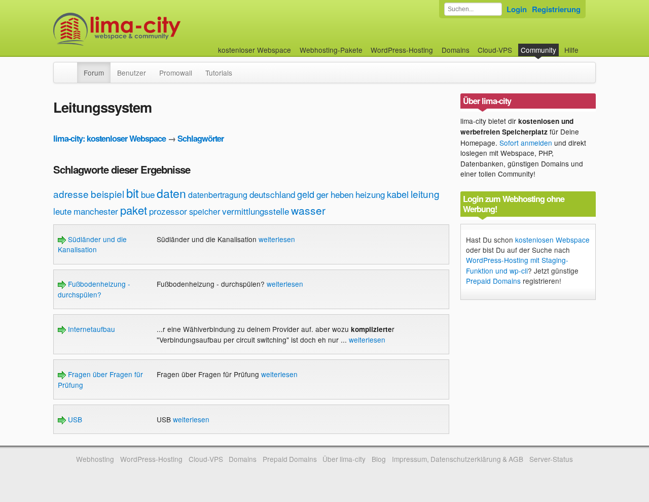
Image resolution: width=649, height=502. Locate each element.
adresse (71, 193)
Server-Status (551, 459)
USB (74, 419)
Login (517, 9)
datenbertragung (217, 194)
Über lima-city (344, 459)
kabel (398, 193)
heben (342, 194)
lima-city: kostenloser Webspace (109, 138)
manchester (96, 211)
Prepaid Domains (493, 281)
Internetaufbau (90, 329)
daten (171, 193)
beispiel (107, 193)
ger (322, 194)
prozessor (168, 211)
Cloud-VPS (495, 50)
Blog (379, 459)
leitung (425, 193)
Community (538, 50)
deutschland (272, 194)
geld (305, 193)
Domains (456, 50)
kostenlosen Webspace (552, 240)
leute (62, 211)
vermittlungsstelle (255, 211)
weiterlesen (277, 239)
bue (148, 194)
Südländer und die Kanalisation (92, 244)
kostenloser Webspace (254, 50)
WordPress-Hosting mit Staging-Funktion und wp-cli (517, 265)
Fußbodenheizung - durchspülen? (94, 289)
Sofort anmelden (525, 143)
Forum (94, 73)
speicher (204, 211)
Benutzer (131, 73)
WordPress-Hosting (402, 50)
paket (133, 210)
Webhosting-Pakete (331, 50)
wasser (308, 210)
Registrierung (556, 9)
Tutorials (218, 73)
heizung (370, 194)
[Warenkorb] (586, 45)
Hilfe (571, 50)
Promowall (175, 73)
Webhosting (95, 459)
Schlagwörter (200, 138)
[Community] (70, 67)
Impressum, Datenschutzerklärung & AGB (457, 459)
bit (132, 193)
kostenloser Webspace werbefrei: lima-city (154, 29)
